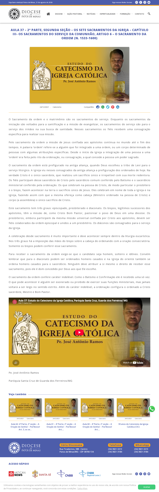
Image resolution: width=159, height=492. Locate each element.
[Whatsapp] (136, 2)
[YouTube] (148, 2)
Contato (139, 14)
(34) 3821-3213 (141, 449)
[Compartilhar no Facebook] (97, 107)
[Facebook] (140, 2)
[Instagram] (144, 2)
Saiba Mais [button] (82, 488)
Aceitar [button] (146, 487)
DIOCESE (59, 14)
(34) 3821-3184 (141, 451)
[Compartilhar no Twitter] (107, 107)
